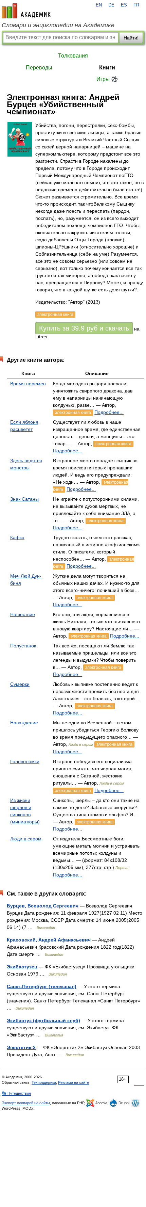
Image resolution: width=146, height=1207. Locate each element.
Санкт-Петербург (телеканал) (41, 986)
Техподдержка (44, 1082)
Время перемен (28, 383)
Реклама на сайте (73, 1082)
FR (136, 5)
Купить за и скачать (84, 328)
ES (124, 5)
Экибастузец (22, 966)
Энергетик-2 (21, 1047)
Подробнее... (109, 412)
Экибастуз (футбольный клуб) (43, 1020)
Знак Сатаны (24, 499)
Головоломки (24, 761)
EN (99, 5)
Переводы (39, 67)
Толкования (73, 56)
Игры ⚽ (107, 79)
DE (111, 5)
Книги (107, 67)
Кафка (17, 537)
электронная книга (73, 412)
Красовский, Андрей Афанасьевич (49, 940)
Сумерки (20, 684)
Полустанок (23, 645)
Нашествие (22, 614)
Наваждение (24, 722)
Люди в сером (25, 838)
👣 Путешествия (16, 1093)
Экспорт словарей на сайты (26, 1103)
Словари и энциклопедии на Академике (58, 25)
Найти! (131, 38)
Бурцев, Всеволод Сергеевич (42, 905)
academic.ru (26, 10)
